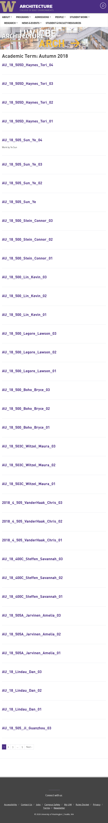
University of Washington (8, 6)
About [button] (6, 17)
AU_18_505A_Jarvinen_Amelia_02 (31, 634)
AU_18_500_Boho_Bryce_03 (26, 389)
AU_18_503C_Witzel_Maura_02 (28, 464)
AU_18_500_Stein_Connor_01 (27, 258)
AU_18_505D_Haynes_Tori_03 (27, 83)
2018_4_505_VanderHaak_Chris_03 (32, 502)
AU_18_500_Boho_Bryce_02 (26, 408)
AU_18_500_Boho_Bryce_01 (26, 427)
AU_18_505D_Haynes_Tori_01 (27, 121)
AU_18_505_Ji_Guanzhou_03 (26, 728)
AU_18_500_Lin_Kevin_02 (24, 295)
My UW (68, 804)
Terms (46, 807)
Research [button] (10, 23)
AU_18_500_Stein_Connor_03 (27, 220)
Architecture (36, 5)
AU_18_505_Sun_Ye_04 (22, 139)
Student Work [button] (79, 17)
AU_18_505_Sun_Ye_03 (22, 164)
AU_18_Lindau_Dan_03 (22, 671)
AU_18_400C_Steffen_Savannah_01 (32, 596)
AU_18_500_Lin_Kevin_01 (24, 314)
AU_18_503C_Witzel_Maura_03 (28, 446)
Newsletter (59, 807)
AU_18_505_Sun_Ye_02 (22, 182)
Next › (29, 746)
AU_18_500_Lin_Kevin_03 (24, 277)
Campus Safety (52, 804)
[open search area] (103, 6)
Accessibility (10, 804)
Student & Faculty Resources (63, 23)
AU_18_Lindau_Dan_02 (22, 690)
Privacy (96, 804)
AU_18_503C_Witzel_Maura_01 (28, 483)
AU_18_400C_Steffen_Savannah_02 (32, 577)
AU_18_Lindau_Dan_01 (22, 709)
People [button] (59, 17)
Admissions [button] (42, 17)
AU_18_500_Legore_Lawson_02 (29, 352)
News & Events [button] (31, 23)
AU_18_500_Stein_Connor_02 (27, 239)
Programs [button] (22, 17)
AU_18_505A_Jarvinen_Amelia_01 (31, 652)
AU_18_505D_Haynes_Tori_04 (27, 64)
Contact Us (26, 804)
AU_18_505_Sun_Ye (19, 201)
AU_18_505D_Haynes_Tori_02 (27, 102)
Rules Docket (82, 804)
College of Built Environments (59, 785)
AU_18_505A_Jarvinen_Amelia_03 (31, 615)
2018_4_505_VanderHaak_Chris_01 (32, 540)
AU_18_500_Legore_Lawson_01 (29, 370)
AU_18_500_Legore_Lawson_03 (29, 333)
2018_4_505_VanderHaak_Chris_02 (32, 521)
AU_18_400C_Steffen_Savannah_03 (32, 558)
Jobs (38, 804)
